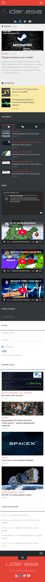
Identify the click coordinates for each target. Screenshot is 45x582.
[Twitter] (24, 21)
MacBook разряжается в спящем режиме (25, 134)
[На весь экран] (40, 242)
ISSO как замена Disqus (21, 515)
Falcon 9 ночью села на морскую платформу (17, 460)
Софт (31, 142)
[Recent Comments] (22, 126)
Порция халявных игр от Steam (17, 57)
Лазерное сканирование (20, 142)
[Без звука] (37, 242)
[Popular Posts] (9, 126)
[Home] (15, 21)
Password (5, 340)
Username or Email (8, 333)
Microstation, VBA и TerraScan (21, 145)
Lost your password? (15, 355)
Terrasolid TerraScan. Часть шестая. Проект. (26, 154)
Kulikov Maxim (8, 536)
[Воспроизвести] (4, 242)
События (5, 418)
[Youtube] (29, 21)
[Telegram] (20, 21)
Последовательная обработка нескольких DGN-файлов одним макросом (23, 102)
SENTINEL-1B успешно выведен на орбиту (17, 495)
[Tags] (36, 126)
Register (4, 355)
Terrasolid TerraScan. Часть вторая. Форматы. (27, 164)
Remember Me (9, 347)
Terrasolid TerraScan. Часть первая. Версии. (26, 174)
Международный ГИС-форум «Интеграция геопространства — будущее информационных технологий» (18, 423)
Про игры (5, 54)
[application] (22, 203)
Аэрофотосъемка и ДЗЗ (9, 492)
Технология (16, 131)
